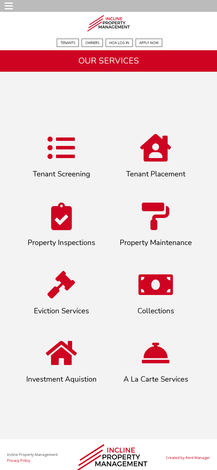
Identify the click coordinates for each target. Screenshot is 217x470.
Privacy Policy (18, 460)
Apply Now (149, 42)
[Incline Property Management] (108, 24)
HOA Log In (119, 42)
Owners (92, 42)
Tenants (67, 42)
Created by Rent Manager (188, 457)
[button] (10, 6)
